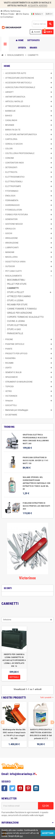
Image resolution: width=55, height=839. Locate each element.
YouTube (20, 788)
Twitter (12, 788)
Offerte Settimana (10, 11)
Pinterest (28, 788)
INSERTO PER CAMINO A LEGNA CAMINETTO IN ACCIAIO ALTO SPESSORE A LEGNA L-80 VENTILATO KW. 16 (14, 660)
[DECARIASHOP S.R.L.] (11, 27)
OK (47, 805)
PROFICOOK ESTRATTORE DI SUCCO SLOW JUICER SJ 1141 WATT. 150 (35, 460)
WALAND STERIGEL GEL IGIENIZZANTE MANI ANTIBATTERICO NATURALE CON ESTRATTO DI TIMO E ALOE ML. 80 (36, 483)
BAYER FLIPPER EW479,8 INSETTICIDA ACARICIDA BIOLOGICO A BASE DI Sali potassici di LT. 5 (41, 734)
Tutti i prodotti (47, 697)
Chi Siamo (23, 14)
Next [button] (52, 722)
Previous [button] (2, 722)
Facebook (4, 788)
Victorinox (27, 578)
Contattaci (7, 17)
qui (21, 836)
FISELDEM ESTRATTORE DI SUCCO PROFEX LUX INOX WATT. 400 (36, 506)
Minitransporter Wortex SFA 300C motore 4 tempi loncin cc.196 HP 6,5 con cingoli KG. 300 (14, 734)
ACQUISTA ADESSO (37, 5)
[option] (14, 726)
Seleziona (7, 619)
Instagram (36, 788)
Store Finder (7, 14)
